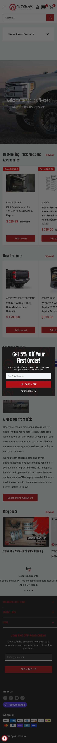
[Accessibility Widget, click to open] (5, 738)
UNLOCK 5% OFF (28, 384)
